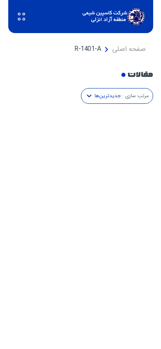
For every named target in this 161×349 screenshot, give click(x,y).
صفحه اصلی (129, 49)
